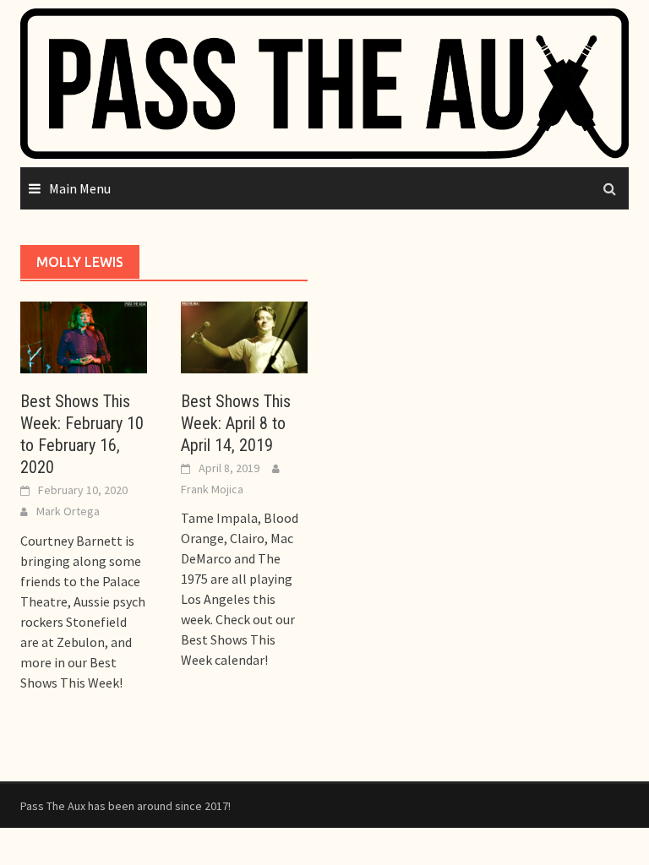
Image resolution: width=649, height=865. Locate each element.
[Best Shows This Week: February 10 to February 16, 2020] (83, 335)
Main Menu (80, 188)
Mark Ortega (68, 511)
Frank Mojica (212, 489)
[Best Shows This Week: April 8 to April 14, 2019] (244, 335)
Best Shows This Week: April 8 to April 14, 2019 (236, 423)
